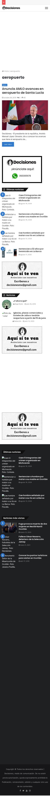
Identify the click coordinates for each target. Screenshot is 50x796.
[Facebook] (20, 790)
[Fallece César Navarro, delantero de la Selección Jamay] (9, 543)
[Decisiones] (11, 8)
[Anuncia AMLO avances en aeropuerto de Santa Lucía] (25, 115)
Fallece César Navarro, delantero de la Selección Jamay (31, 539)
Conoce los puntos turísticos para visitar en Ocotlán (33, 556)
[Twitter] (23, 790)
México (5, 85)
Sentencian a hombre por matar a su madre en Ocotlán (33, 215)
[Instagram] (29, 790)
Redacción (17, 321)
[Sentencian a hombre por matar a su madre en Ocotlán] (9, 221)
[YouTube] (26, 790)
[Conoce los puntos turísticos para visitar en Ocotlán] (9, 655)
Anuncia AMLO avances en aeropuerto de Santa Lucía (23, 91)
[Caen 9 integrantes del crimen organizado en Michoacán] (9, 202)
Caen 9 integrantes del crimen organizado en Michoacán (30, 198)
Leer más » (8, 144)
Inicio (6, 71)
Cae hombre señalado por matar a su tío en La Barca (31, 234)
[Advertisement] (25, 39)
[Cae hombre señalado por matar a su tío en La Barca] (9, 239)
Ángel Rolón (18, 304)
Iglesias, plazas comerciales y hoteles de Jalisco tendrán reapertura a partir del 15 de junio (29, 315)
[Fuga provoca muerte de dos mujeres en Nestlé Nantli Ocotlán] (9, 528)
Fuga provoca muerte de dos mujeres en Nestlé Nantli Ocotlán (33, 526)
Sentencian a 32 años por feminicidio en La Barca (31, 250)
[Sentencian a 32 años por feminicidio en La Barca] (9, 253)
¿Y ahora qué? (20, 301)
